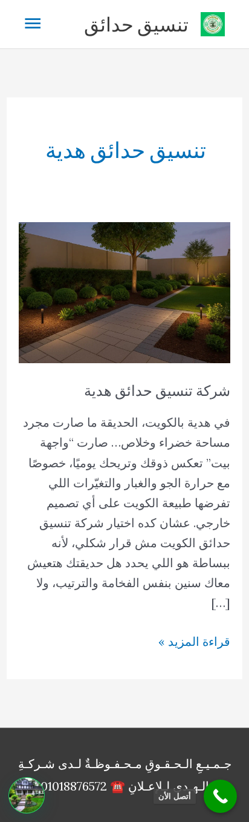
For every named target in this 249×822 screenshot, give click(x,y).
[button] (26, 795)
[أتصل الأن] (220, 796)
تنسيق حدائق (136, 24)
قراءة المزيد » (194, 642)
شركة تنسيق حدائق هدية (157, 390)
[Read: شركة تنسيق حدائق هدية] (124, 291)
